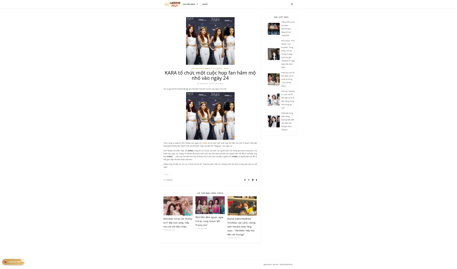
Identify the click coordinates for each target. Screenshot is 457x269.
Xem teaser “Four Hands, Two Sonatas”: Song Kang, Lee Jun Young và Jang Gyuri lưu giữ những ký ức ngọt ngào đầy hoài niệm (288, 54)
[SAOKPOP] (172, 4)
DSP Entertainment (202, 68)
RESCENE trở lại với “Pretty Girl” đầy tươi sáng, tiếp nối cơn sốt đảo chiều (177, 222)
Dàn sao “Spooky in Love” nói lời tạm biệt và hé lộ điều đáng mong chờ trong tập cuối (288, 99)
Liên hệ (275, 264)
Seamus (169, 180)
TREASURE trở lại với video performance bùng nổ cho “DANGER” (288, 29)
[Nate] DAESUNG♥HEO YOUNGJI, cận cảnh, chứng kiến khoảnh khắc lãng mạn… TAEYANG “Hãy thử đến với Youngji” (241, 226)
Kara (226, 68)
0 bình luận (219, 83)
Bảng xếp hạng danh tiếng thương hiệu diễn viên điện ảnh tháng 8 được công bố (287, 121)
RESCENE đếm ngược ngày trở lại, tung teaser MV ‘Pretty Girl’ (209, 221)
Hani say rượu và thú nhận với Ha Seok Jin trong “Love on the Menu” (287, 79)
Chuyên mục (189, 4)
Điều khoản (268, 264)
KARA (204, 143)
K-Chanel (217, 68)
